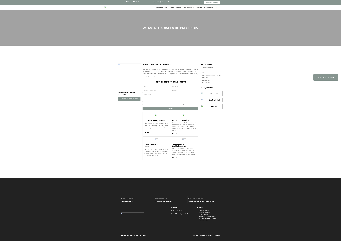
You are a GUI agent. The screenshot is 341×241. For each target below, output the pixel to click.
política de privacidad (161, 102)
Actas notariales (187, 7)
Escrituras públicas (161, 7)
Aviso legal (217, 235)
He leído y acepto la (155, 102)
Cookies (195, 235)
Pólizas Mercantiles (175, 7)
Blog (216, 7)
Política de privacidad (205, 235)
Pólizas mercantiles (180, 120)
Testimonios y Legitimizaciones (179, 145)
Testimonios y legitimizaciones (204, 7)
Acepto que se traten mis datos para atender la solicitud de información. (164, 105)
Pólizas (214, 106)
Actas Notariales (151, 145)
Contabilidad (214, 100)
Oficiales (214, 94)
